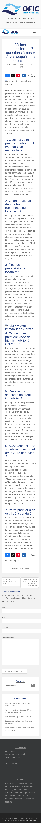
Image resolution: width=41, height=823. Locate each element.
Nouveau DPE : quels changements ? (18, 717)
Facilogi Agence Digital (29, 820)
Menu (35, 32)
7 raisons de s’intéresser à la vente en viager (10, 581)
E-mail (5, 617)
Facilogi (7, 820)
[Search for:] (18, 685)
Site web (6, 628)
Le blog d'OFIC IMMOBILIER (20, 19)
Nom (4, 607)
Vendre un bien (24, 569)
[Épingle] (18, 75)
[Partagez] (7, 75)
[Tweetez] (13, 75)
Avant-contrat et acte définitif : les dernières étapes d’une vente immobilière (30, 582)
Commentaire (8, 638)
